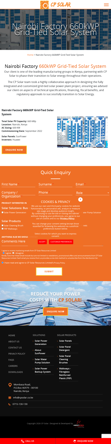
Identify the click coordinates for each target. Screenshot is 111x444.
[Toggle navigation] (105, 4)
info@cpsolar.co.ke (23, 397)
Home (30, 54)
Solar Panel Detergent (65, 348)
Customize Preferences (61, 242)
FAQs (11, 359)
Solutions (39, 335)
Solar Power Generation (41, 342)
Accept (42, 242)
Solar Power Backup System (43, 370)
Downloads (15, 372)
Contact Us (15, 347)
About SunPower (40, 352)
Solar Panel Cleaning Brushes (65, 359)
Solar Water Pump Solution (42, 361)
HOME (11, 335)
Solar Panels (65, 340)
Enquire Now (14, 149)
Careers (13, 365)
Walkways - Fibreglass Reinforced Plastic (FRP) (65, 373)
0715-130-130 (20, 404)
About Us (13, 341)
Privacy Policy (16, 353)
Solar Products (66, 335)
